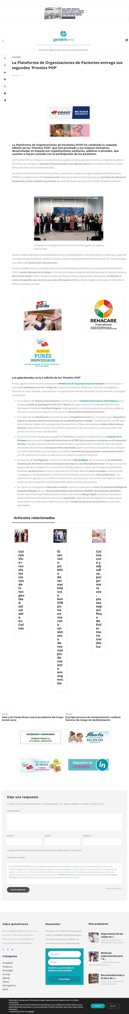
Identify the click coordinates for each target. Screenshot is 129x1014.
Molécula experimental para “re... (112, 956)
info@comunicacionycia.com (68, 875)
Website (87, 836)
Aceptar (97, 1006)
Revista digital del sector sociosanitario (63, 50)
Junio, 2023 (15, 75)
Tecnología (8, 970)
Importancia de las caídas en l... (112, 935)
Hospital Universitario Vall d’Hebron (99, 400)
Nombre (10, 836)
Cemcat (32, 490)
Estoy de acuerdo (17, 857)
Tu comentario (14, 811)
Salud (5, 989)
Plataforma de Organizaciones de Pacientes (82, 383)
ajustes (31, 1011)
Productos (7, 966)
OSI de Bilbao (81, 460)
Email (48, 836)
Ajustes (113, 1006)
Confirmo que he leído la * (61, 969)
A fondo (6, 974)
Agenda (6, 978)
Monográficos (9, 985)
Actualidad (16, 57)
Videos (6, 981)
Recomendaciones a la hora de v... (112, 977)
